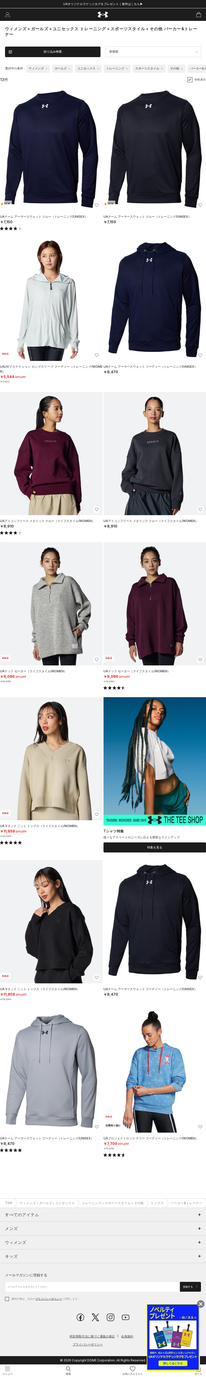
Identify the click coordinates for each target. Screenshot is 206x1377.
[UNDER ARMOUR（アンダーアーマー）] (103, 14)
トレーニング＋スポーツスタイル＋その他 (113, 1203)
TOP (9, 1203)
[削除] (46, 68)
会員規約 (127, 1336)
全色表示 (200, 79)
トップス (157, 1203)
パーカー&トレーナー (186, 1203)
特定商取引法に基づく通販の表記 (92, 1336)
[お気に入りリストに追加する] (96, 205)
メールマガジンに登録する (26, 1275)
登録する (188, 1286)
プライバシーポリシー (48, 1298)
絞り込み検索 (53, 51)
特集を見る (154, 847)
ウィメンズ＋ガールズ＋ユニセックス (47, 1203)
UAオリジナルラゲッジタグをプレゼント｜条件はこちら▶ (103, 4)
